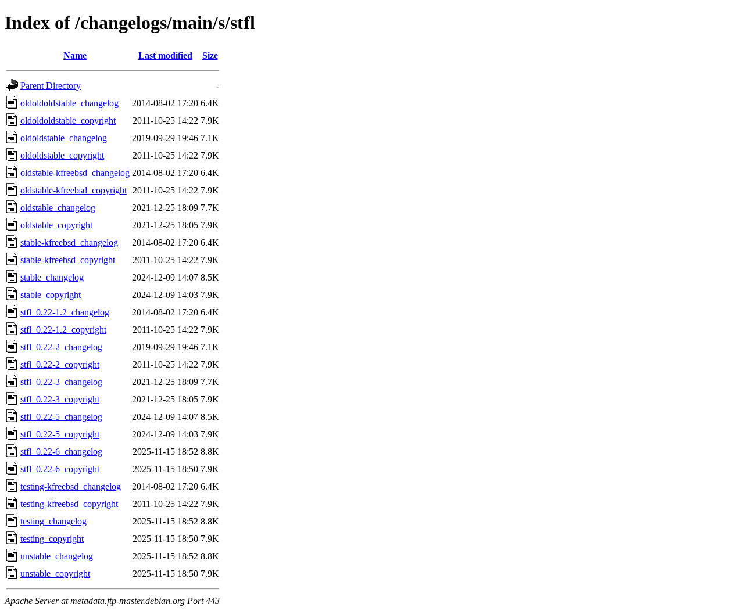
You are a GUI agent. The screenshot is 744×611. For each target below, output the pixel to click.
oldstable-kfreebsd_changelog (75, 173)
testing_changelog (53, 521)
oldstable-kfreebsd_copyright (73, 190)
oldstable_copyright (56, 225)
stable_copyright (50, 295)
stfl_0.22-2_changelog (61, 347)
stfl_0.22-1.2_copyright (63, 330)
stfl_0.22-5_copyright (59, 434)
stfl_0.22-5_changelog (61, 417)
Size (210, 55)
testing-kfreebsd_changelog (70, 486)
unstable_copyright (55, 573)
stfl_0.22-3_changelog (61, 382)
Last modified (165, 55)
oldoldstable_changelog (63, 138)
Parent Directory (50, 86)
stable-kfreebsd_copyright (67, 260)
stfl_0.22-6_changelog (61, 452)
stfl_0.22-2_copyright (59, 364)
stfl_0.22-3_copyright (59, 399)
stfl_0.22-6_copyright (59, 469)
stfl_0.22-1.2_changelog (64, 312)
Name (75, 55)
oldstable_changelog (57, 208)
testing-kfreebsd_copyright (69, 504)
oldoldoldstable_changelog (69, 103)
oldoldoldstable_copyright (68, 120)
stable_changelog (52, 277)
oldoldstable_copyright (62, 155)
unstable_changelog (56, 556)
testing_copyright (52, 539)
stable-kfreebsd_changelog (69, 242)
